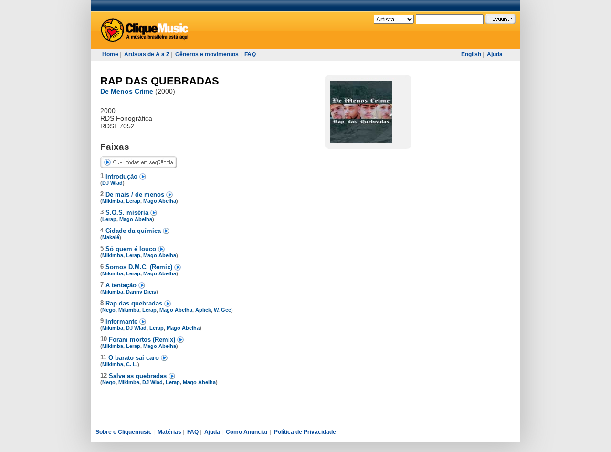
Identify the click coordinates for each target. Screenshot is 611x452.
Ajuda (495, 54)
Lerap (133, 201)
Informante (122, 321)
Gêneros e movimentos (207, 54)
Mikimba (112, 201)
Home (110, 54)
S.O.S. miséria (127, 212)
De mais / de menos (135, 194)
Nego (109, 310)
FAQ (250, 54)
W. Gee (222, 310)
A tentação (121, 285)
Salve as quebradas (139, 375)
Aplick (203, 310)
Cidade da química (134, 230)
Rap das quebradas (134, 303)
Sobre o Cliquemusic (123, 432)
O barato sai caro (134, 357)
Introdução (122, 176)
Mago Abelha (159, 201)
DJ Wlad (112, 183)
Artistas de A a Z (146, 54)
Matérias (169, 432)
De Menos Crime (126, 91)
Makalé (110, 237)
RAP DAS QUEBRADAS (159, 81)
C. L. (131, 364)
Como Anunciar (247, 432)
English (471, 54)
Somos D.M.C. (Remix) (139, 267)
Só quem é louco (131, 248)
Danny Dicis (141, 291)
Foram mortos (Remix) (143, 339)
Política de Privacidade (305, 432)
